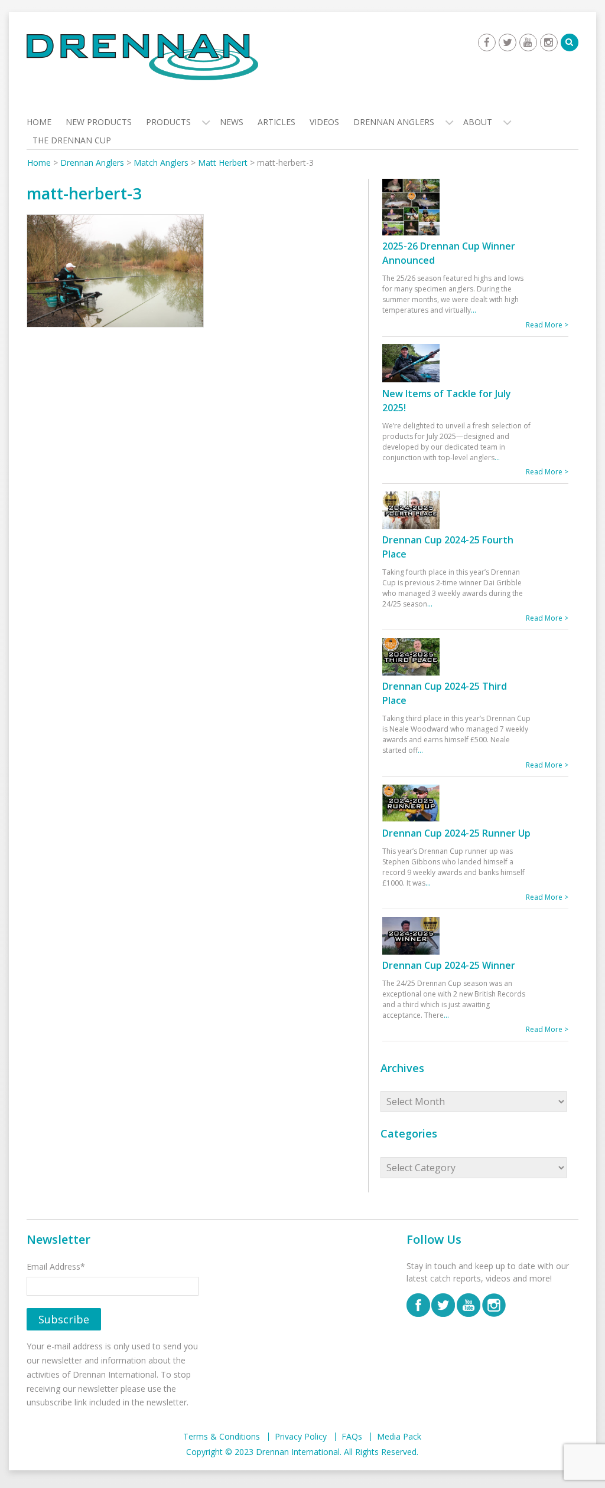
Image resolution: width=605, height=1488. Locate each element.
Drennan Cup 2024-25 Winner (448, 965)
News (231, 121)
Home (39, 121)
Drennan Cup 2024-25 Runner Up (456, 833)
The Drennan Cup (71, 140)
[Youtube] (528, 42)
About (477, 121)
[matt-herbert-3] (115, 273)
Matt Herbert (223, 162)
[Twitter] (507, 42)
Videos (324, 121)
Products (168, 121)
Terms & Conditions (221, 1437)
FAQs (351, 1437)
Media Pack (399, 1437)
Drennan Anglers (393, 121)
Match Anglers (161, 162)
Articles (276, 121)
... (473, 310)
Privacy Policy (301, 1437)
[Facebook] (487, 42)
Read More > (547, 325)
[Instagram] (549, 42)
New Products (99, 121)
